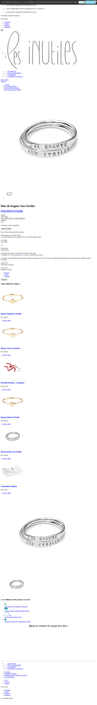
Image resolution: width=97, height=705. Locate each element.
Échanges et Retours (11, 673)
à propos (7, 682)
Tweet (6, 274)
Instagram (7, 27)
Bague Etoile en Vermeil (10, 417)
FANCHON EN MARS (12, 211)
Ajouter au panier (6, 228)
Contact (7, 683)
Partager (7, 273)
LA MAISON (10, 75)
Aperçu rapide (6, 320)
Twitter (7, 24)
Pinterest (7, 25)
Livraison (7, 672)
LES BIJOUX (10, 71)
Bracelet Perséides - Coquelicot (12, 383)
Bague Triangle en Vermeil (11, 314)
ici (22, 255)
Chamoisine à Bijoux (9, 486)
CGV (6, 680)
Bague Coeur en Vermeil (10, 348)
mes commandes (9, 677)
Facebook (7, 22)
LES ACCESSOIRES (13, 73)
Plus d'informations (90, 1)
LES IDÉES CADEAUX (14, 76)
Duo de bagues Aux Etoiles (11, 452)
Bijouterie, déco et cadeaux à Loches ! (16, 675)
